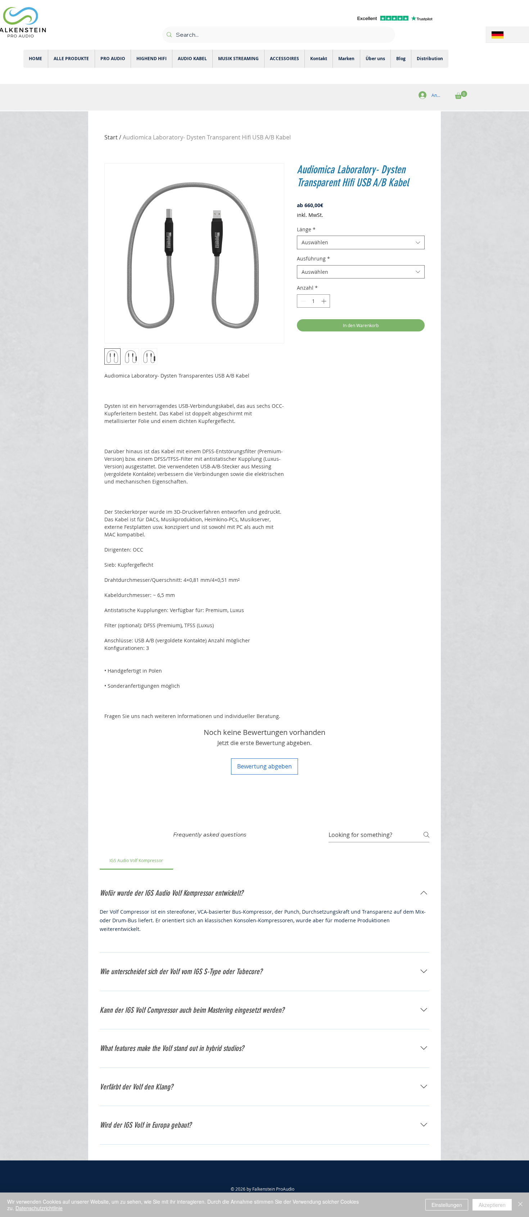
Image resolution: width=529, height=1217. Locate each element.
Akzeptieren (492, 1204)
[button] (461, 95)
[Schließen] (520, 1204)
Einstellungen (446, 1204)
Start (111, 137)
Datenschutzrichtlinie (39, 1208)
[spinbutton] (313, 301)
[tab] (136, 860)
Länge (306, 229)
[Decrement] (302, 301)
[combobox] (361, 242)
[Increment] (324, 301)
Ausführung (313, 258)
